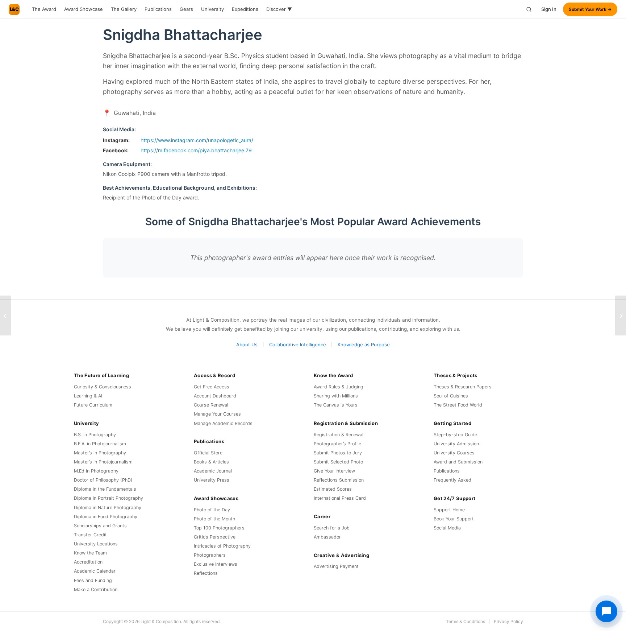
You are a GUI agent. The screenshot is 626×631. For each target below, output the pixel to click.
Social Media (447, 528)
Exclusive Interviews (215, 564)
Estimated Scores (333, 489)
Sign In (548, 9)
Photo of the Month (214, 518)
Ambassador (327, 537)
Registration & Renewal (338, 434)
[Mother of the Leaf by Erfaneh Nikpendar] (5, 315)
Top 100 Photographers (219, 528)
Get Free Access (211, 386)
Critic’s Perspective (214, 537)
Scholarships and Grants (100, 525)
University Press (211, 480)
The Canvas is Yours (336, 405)
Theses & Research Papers (463, 386)
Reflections (206, 573)
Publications (158, 9)
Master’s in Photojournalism (103, 462)
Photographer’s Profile (337, 443)
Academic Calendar (95, 571)
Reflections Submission (339, 480)
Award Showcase (83, 9)
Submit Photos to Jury (338, 452)
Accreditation (88, 562)
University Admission (456, 443)
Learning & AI (88, 396)
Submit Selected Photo (338, 462)
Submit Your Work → (590, 9)
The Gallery (124, 9)
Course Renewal (211, 405)
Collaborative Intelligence (297, 344)
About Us (247, 344)
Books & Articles (211, 462)
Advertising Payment (336, 566)
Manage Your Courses (217, 414)
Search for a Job (332, 528)
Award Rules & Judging (338, 386)
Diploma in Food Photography (105, 516)
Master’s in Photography (100, 452)
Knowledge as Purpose (364, 344)
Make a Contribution (95, 589)
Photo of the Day (212, 509)
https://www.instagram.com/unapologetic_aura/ (197, 140)
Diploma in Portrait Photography (108, 498)
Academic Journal (213, 471)
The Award (44, 9)
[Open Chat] (606, 611)
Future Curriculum (93, 405)
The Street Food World (458, 405)
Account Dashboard (215, 396)
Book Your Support (454, 518)
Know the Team (90, 553)
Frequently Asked (452, 480)
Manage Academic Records (223, 423)
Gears (186, 9)
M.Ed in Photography (96, 471)
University (212, 9)
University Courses (454, 452)
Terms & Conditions (465, 621)
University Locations (96, 544)
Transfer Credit (90, 534)
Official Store (208, 452)
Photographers (210, 555)
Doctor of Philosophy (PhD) (103, 480)
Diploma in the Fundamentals (105, 489)
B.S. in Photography (95, 434)
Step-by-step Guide (455, 434)
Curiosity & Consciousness (102, 386)
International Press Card (340, 498)
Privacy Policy (508, 621)
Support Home (449, 509)
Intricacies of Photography (222, 546)
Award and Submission (458, 462)
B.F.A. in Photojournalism (100, 443)
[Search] (529, 9)
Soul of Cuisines (451, 396)
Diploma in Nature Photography (107, 507)
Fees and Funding (93, 580)
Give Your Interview (334, 471)
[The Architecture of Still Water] (620, 315)
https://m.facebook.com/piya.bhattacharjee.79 (196, 150)
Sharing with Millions (336, 396)
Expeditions (245, 9)
